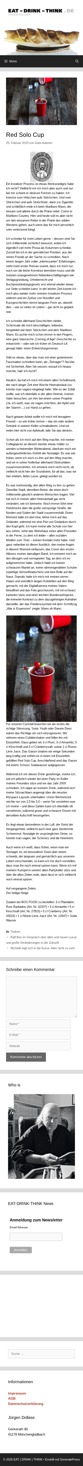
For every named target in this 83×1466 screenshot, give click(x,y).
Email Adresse (19, 1227)
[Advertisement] (35, 1305)
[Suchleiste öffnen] (77, 61)
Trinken (15, 931)
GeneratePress (70, 1459)
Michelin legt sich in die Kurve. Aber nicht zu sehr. (42, 948)
